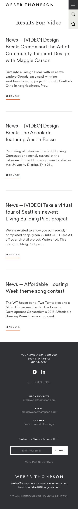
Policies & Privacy (55, 496)
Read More (13, 96)
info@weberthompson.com (39, 400)
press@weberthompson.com (39, 412)
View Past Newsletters (39, 462)
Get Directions (39, 382)
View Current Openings (39, 424)
